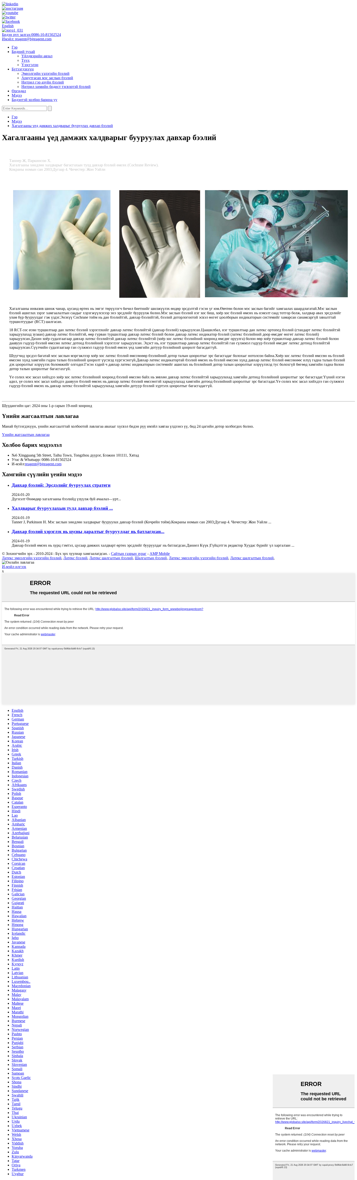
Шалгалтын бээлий (151, 558)
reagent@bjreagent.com (43, 464)
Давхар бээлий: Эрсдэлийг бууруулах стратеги (61, 485)
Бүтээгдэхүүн (23, 69)
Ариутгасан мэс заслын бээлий (47, 78)
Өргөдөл (19, 91)
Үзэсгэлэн (29, 65)
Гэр (14, 47)
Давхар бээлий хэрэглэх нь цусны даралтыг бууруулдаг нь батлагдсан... (88, 531)
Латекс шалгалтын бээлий (111, 558)
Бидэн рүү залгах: (31, 35)
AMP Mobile (160, 554)
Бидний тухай (23, 52)
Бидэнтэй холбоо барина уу (34, 100)
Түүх (25, 60)
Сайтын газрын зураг (128, 554)
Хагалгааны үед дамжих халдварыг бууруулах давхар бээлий (62, 126)
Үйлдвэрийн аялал (36, 56)
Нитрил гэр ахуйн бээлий (42, 82)
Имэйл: (26, 39)
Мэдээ (17, 95)
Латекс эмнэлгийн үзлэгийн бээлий (31, 558)
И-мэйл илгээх (14, 567)
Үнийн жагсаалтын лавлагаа (26, 435)
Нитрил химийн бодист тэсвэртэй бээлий (56, 87)
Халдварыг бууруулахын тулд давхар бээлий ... (62, 508)
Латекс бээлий (75, 558)
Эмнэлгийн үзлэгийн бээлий (45, 73)
